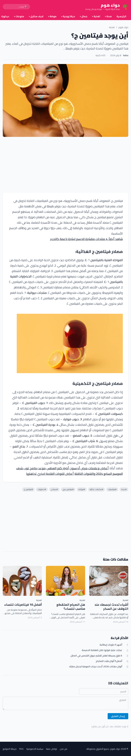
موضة (52, 16)
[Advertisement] (65, 165)
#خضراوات (42, 489)
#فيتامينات (112, 489)
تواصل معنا (51, 749)
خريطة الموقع (10, 749)
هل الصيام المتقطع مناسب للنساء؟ (70, 607)
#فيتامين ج (28, 489)
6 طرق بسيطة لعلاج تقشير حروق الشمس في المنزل (96, 655)
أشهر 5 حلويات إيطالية (111, 644)
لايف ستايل (36, 16)
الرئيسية (121, 16)
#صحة (124, 489)
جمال (83, 16)
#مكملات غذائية (96, 489)
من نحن (63, 749)
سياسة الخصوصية (34, 749)
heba (125, 55)
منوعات (19, 16)
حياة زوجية (68, 16)
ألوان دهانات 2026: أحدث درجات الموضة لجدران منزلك (95, 666)
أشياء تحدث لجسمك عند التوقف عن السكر (111, 607)
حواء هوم (123, 27)
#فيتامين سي (68, 489)
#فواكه (81, 489)
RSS (21, 749)
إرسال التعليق (118, 716)
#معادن (54, 489)
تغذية (96, 16)
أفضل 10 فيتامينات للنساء (23, 604)
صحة (108, 16)
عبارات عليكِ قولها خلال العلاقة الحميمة (102, 650)
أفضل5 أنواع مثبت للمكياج (109, 661)
